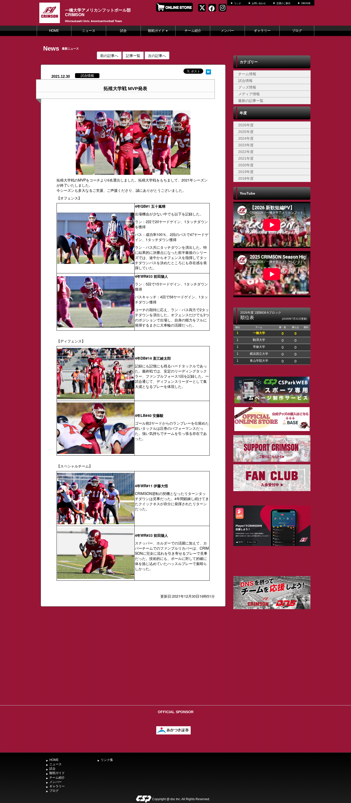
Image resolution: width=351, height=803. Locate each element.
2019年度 (246, 172)
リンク (237, 3)
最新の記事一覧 (250, 101)
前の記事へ (109, 55)
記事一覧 (133, 55)
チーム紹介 (192, 31)
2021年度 (246, 158)
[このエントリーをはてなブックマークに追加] (208, 71)
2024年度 (246, 138)
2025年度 (246, 132)
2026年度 (246, 125)
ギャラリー (262, 31)
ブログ (297, 31)
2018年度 (246, 178)
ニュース (88, 31)
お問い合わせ (259, 3)
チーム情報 (247, 74)
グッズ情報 (247, 87)
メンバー (227, 31)
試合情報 (245, 81)
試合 (123, 31)
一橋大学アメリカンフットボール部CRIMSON (98, 12)
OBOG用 (305, 3)
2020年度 (246, 165)
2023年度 (246, 145)
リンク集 (107, 760)
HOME (54, 31)
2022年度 (246, 152)
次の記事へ (157, 55)
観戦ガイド (158, 31)
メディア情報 (249, 94)
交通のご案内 (283, 3)
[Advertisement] (271, 664)
